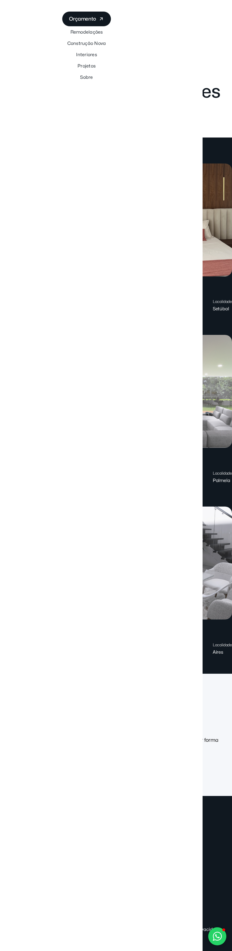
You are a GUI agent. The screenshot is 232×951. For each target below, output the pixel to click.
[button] (217, 936)
